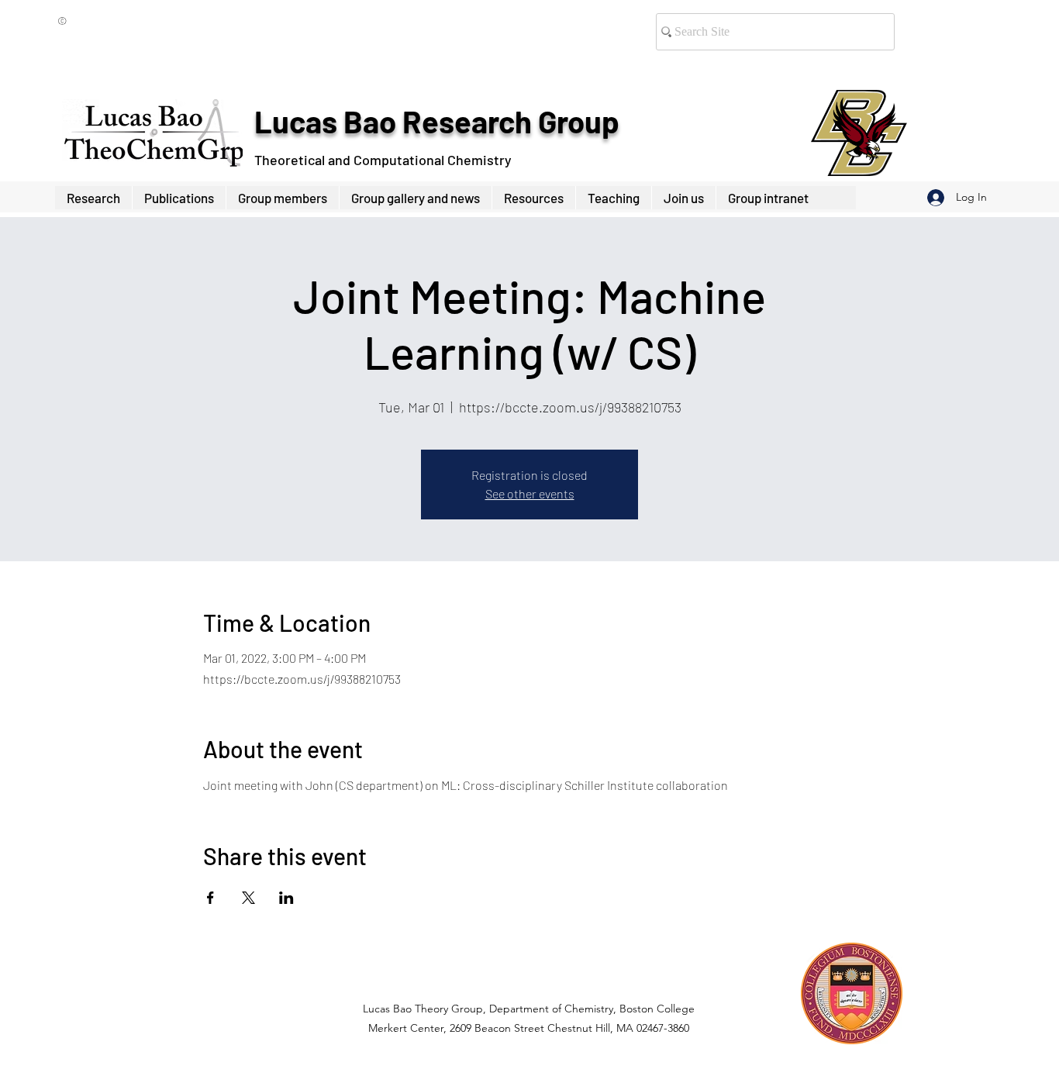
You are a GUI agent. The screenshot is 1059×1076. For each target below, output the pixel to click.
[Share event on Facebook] (210, 897)
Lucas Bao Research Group (436, 121)
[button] (282, 197)
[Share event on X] (248, 897)
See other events (529, 493)
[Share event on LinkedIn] (286, 897)
